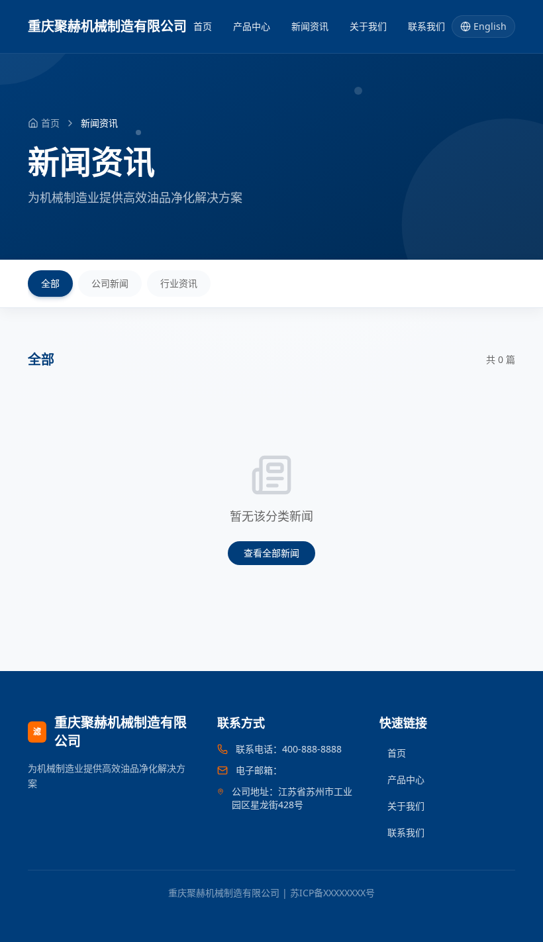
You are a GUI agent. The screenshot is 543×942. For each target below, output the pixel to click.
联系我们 (426, 26)
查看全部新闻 (271, 553)
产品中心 (251, 26)
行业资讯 (178, 283)
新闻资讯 (309, 26)
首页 (202, 26)
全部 (50, 283)
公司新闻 (109, 283)
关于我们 (368, 26)
